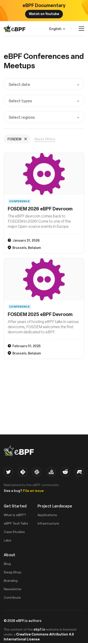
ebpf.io (39, 629)
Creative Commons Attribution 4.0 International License (39, 636)
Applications (47, 515)
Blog (7, 563)
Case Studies (14, 531)
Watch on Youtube (44, 13)
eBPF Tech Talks (16, 523)
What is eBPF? (15, 515)
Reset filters (44, 139)
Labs (7, 540)
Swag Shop (12, 572)
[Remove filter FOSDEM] (26, 138)
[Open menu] (81, 28)
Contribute (12, 597)
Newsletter (13, 589)
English (55, 28)
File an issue (33, 490)
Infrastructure (48, 523)
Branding (11, 580)
